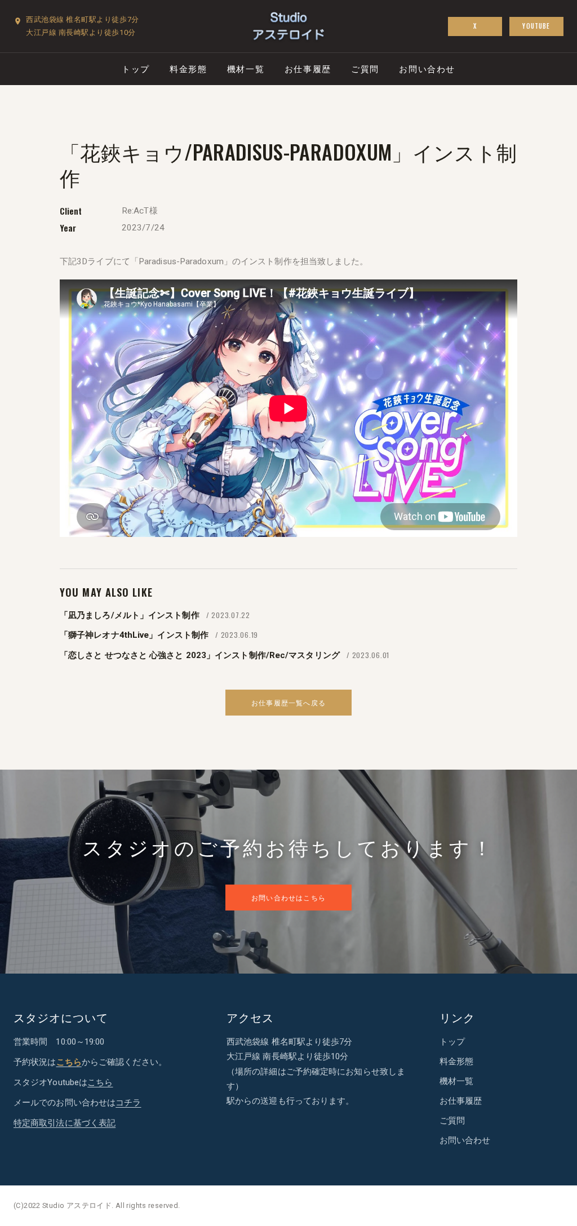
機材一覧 (246, 68)
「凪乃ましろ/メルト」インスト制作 (129, 615)
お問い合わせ (427, 68)
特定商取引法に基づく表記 (65, 1123)
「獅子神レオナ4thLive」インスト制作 (134, 635)
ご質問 (365, 68)
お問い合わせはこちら (288, 897)
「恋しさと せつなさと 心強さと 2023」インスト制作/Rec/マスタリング (200, 655)
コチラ (128, 1103)
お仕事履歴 (308, 68)
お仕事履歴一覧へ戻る (288, 702)
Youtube (536, 25)
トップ (136, 68)
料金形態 (188, 68)
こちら (100, 1082)
